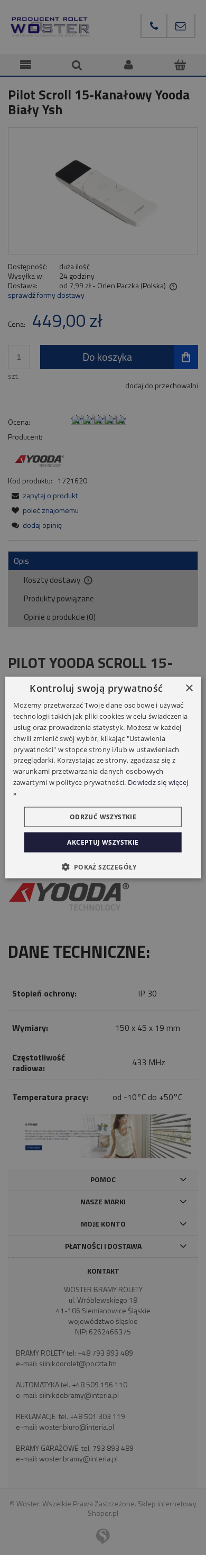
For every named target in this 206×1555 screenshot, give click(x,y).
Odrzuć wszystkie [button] (103, 816)
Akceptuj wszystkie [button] (102, 841)
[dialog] (103, 778)
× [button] (189, 688)
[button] (102, 866)
